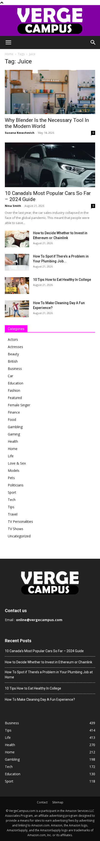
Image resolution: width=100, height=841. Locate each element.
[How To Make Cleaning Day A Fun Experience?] (17, 308)
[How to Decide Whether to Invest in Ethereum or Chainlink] (17, 239)
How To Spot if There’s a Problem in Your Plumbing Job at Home (49, 674)
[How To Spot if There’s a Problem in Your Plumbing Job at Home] (17, 262)
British (13, 361)
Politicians (16, 485)
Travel (12, 514)
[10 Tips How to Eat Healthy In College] (17, 285)
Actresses (15, 346)
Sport (12, 492)
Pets (11, 477)
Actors (13, 339)
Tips (11, 507)
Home (9, 54)
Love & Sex (17, 463)
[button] (8, 42)
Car (10, 376)
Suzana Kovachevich (19, 132)
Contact (42, 802)
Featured (15, 397)
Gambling (15, 427)
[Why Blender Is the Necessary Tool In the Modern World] (50, 92)
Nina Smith (13, 206)
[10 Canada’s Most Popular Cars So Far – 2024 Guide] (50, 164)
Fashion (14, 390)
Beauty (13, 354)
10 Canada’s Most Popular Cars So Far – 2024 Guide (44, 651)
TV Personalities (20, 521)
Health (13, 441)
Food (12, 419)
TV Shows (15, 528)
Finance (14, 412)
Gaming (14, 434)
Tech (12, 499)
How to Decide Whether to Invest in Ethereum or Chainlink (48, 662)
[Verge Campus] (50, 20)
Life (11, 456)
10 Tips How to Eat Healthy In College (62, 280)
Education (15, 383)
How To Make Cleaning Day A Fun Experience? (40, 699)
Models (13, 470)
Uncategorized (19, 536)
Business (15, 368)
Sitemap (57, 802)
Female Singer (19, 405)
